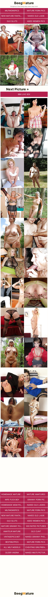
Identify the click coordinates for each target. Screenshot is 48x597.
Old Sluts (12, 21)
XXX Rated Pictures (36, 526)
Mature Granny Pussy (12, 526)
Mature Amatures (36, 494)
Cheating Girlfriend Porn (36, 547)
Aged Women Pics (36, 21)
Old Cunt (36, 531)
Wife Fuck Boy (12, 499)
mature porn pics (36, 10)
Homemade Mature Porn (12, 494)
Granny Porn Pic (36, 499)
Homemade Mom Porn (12, 505)
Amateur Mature (12, 531)
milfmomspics (12, 10)
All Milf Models (12, 547)
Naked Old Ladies (36, 505)
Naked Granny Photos (36, 537)
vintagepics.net (12, 537)
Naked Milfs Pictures (36, 552)
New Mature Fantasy (12, 16)
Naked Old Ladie (36, 16)
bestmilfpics (12, 542)
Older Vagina (12, 552)
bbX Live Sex (24, 94)
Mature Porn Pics (36, 542)
